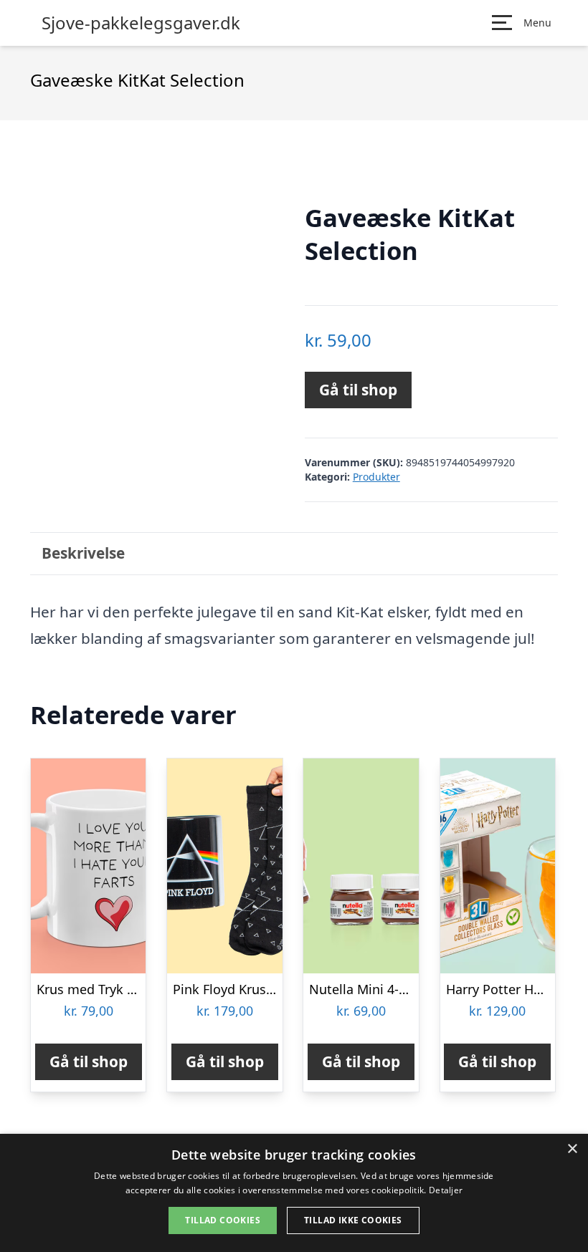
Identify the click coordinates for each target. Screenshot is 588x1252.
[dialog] (294, 1193)
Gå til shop (358, 390)
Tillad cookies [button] (222, 1220)
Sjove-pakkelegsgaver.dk (141, 22)
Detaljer (446, 1190)
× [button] (571, 1149)
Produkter (376, 476)
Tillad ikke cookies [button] (353, 1220)
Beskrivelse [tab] (83, 553)
